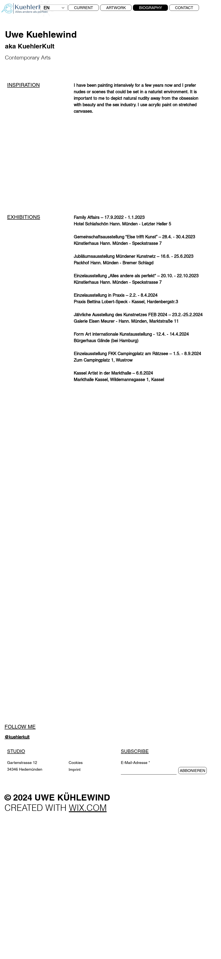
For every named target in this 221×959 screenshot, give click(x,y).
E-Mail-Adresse (134, 763)
